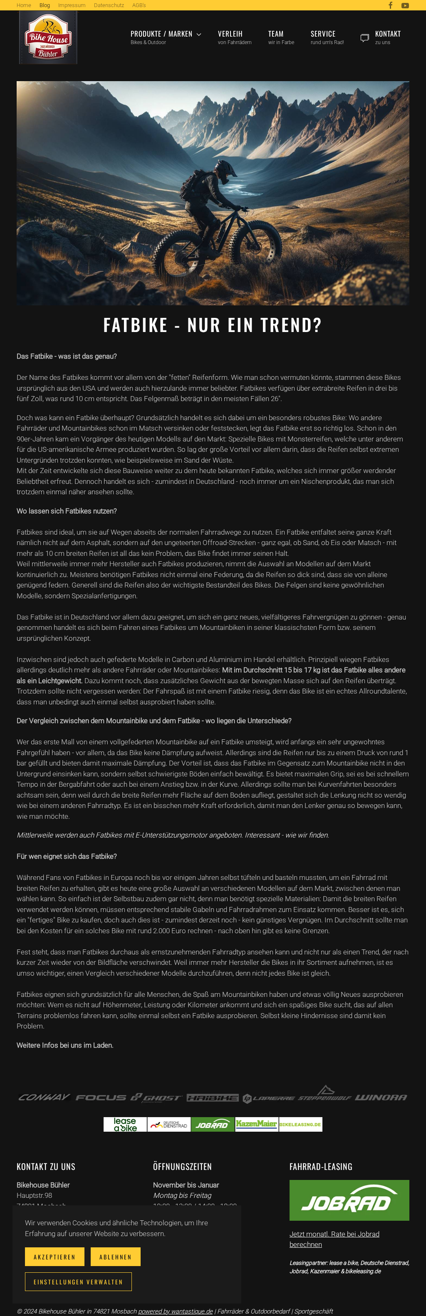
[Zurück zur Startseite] (48, 37)
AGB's (139, 5)
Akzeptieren (55, 1256)
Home (24, 5)
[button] (166, 37)
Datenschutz (109, 5)
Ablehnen (115, 1256)
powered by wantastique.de (175, 1311)
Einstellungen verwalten (78, 1281)
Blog (45, 5)
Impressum (72, 5)
